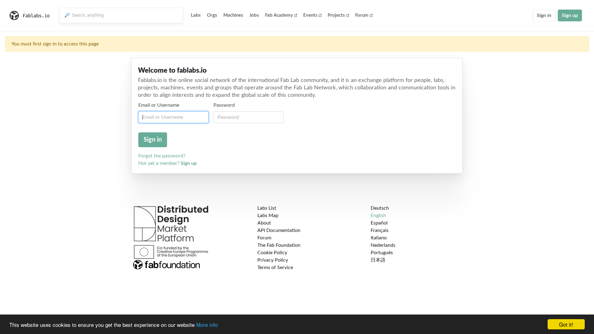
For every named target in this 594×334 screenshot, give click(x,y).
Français (380, 230)
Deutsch (380, 208)
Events (310, 15)
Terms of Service (275, 267)
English (378, 215)
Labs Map (267, 215)
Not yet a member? (167, 163)
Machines (233, 15)
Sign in (544, 15)
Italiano (379, 237)
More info (207, 324)
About (264, 223)
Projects (336, 15)
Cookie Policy (272, 252)
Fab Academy (279, 15)
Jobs (254, 15)
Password (224, 105)
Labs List (266, 208)
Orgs (212, 15)
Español (379, 223)
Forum (361, 15)
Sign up (570, 15)
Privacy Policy (272, 260)
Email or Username (158, 105)
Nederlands (383, 245)
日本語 (378, 260)
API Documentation (278, 230)
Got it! (566, 324)
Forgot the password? (161, 155)
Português (382, 252)
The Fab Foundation (278, 245)
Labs (196, 15)
